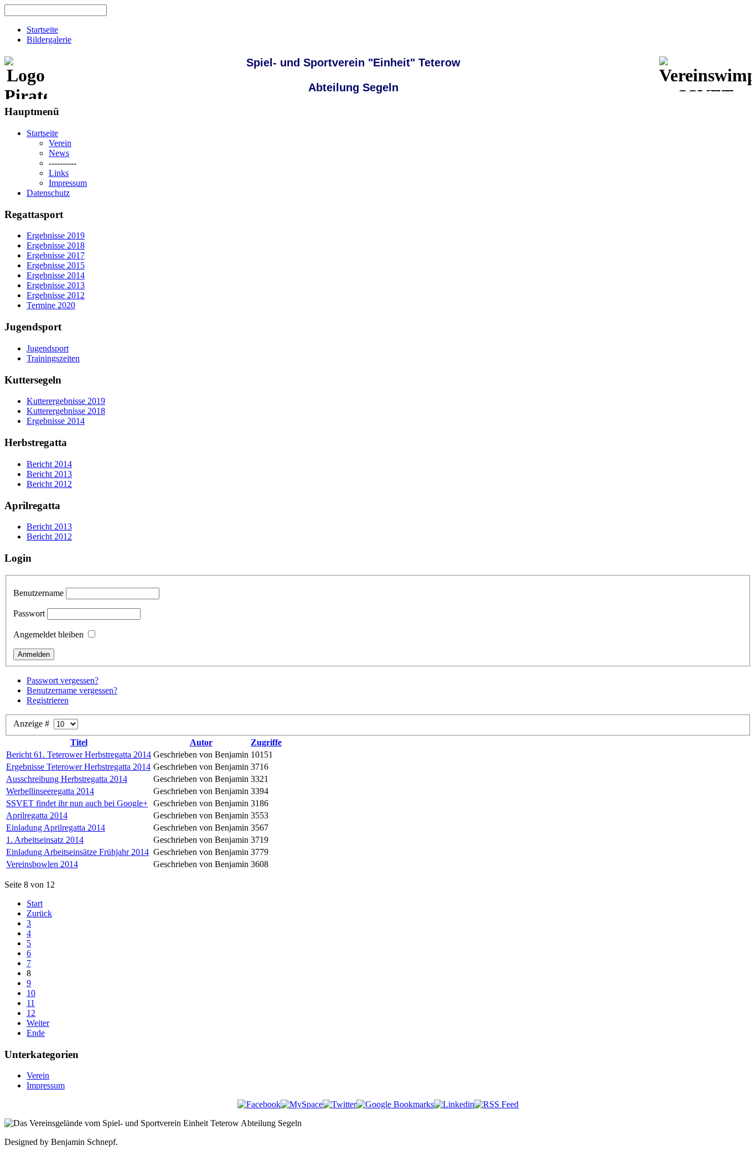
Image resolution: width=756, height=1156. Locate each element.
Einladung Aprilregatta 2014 (55, 827)
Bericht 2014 (49, 464)
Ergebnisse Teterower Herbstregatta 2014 (78, 766)
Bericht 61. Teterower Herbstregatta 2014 (78, 754)
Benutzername (38, 593)
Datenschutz (48, 193)
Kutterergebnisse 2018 (66, 411)
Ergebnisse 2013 (56, 285)
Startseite (42, 29)
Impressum (68, 183)
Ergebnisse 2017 (56, 255)
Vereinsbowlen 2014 (42, 864)
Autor (201, 742)
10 (31, 993)
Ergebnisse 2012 (56, 295)
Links (59, 173)
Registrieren (48, 700)
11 (31, 1003)
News (59, 153)
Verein (60, 143)
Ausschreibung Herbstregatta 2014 (66, 779)
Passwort (29, 613)
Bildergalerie (49, 39)
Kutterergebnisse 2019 (66, 401)
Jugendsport (48, 348)
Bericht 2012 (49, 484)
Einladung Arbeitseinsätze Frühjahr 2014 (77, 852)
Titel (78, 742)
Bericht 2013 (49, 474)
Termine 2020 (51, 305)
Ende (36, 1033)
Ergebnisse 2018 (56, 245)
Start (35, 903)
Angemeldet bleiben (48, 634)
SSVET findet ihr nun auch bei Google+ (77, 803)
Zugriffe (266, 742)
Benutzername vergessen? (72, 690)
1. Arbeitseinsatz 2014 (45, 839)
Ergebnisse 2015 (56, 265)
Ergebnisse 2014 (56, 275)
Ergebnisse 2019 (56, 235)
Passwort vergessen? (63, 680)
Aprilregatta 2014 (37, 815)
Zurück (39, 913)
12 (31, 1013)
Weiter (38, 1023)
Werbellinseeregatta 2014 (50, 791)
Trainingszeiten (53, 358)
